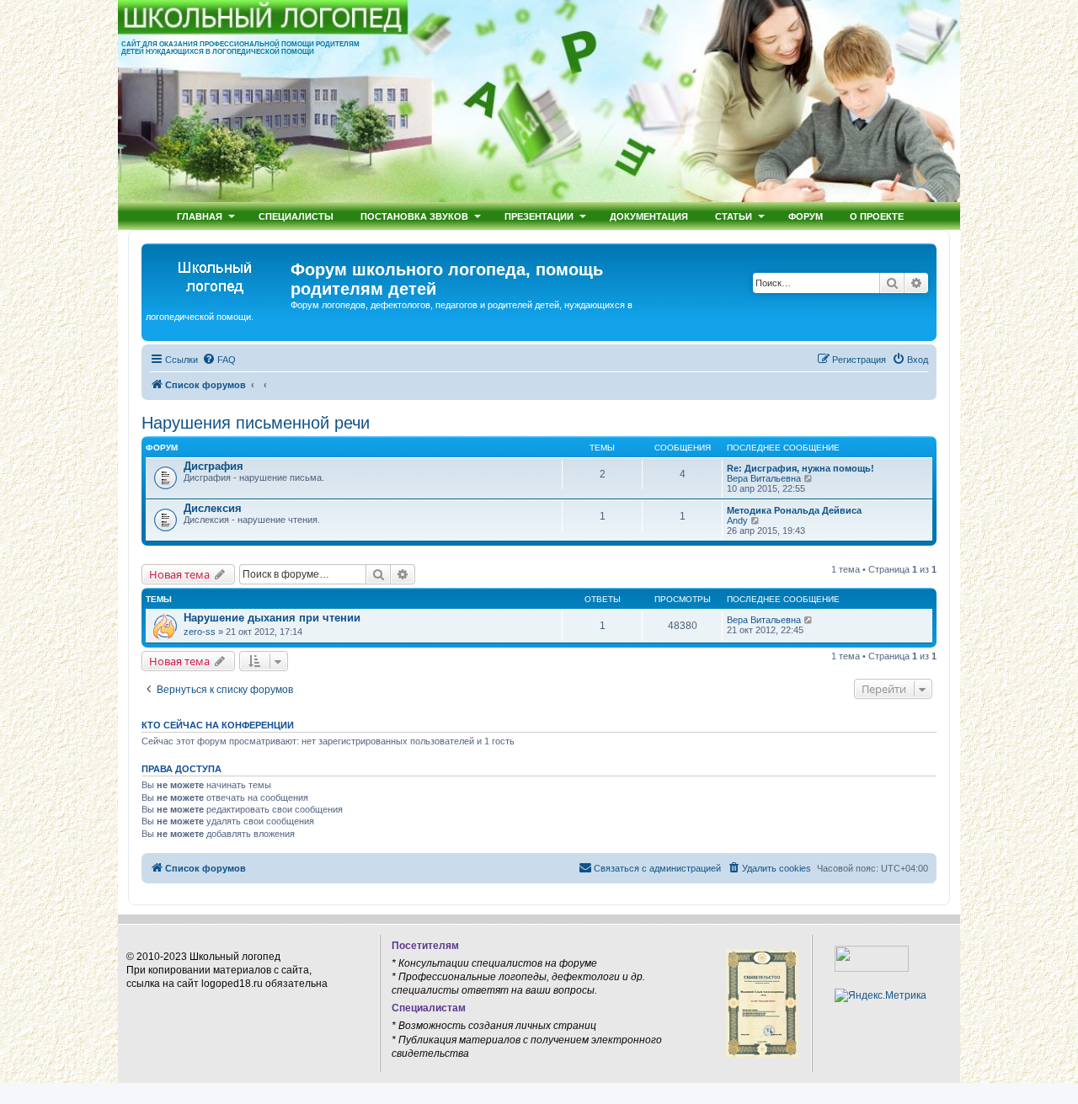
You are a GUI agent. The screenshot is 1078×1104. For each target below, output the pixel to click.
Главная (199, 216)
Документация (649, 216)
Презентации (539, 216)
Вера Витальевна (764, 478)
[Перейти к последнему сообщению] (808, 620)
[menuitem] (219, 359)
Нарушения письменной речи (255, 422)
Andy (737, 520)
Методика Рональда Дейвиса (794, 510)
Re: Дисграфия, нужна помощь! (800, 468)
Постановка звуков (414, 216)
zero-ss (200, 632)
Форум (805, 216)
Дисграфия (213, 466)
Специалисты (296, 216)
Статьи (733, 216)
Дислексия (213, 508)
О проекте (877, 216)
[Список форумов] (218, 274)
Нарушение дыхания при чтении (272, 617)
